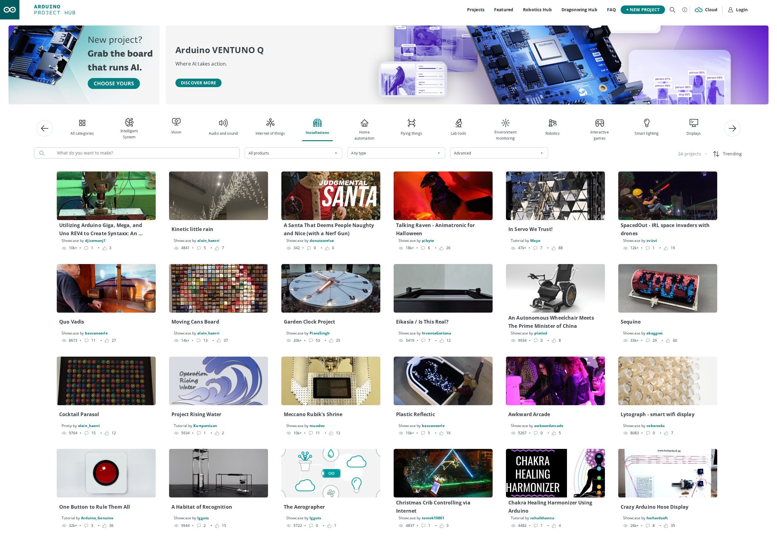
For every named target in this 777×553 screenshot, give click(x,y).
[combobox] (294, 153)
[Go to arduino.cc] (9, 9)
